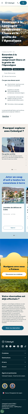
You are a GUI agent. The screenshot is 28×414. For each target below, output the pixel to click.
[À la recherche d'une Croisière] (23, 3)
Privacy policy (5, 408)
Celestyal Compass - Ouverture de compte (13, 375)
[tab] (12, 170)
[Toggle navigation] (2, 3)
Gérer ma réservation (13, 328)
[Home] (9, 3)
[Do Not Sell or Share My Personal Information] (2, 411)
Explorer (13, 227)
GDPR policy (17, 406)
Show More (5, 116)
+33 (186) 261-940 (18, 3)
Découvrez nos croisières (14, 274)
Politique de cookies (7, 406)
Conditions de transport (8, 405)
